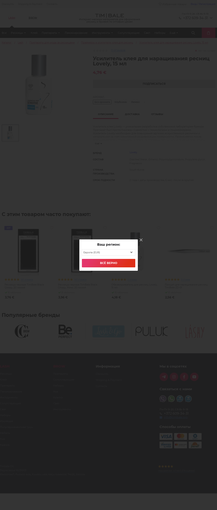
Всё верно (108, 263)
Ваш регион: (108, 244)
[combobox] (108, 252)
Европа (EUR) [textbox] (91, 252)
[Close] (141, 240)
